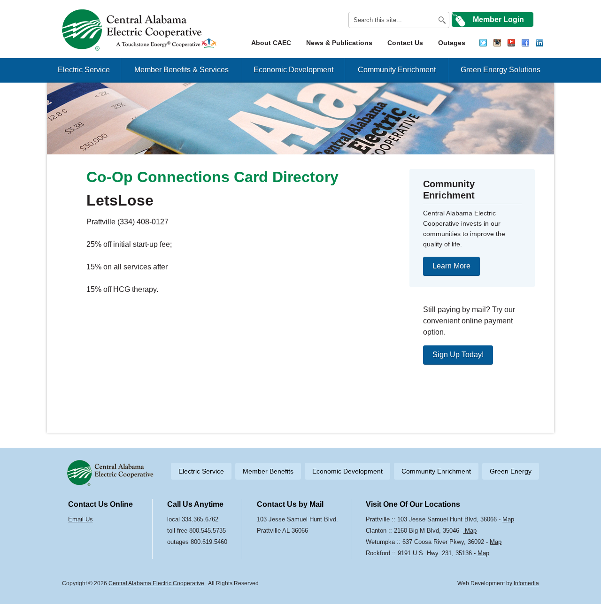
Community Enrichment (397, 70)
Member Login (498, 19)
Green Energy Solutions (500, 70)
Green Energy (511, 471)
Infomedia (526, 583)
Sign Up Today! (458, 355)
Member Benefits (268, 471)
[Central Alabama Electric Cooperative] (140, 30)
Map (508, 519)
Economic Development (293, 70)
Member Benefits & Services (181, 70)
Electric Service (84, 70)
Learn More (451, 266)
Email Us (80, 519)
